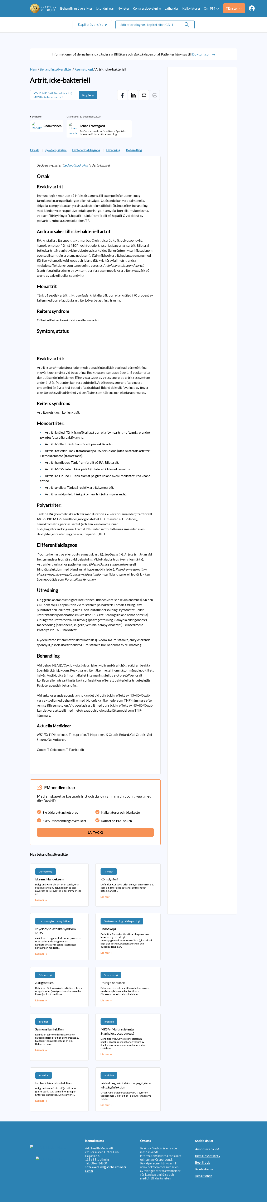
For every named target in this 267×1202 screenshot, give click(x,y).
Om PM (209, 8)
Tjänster (232, 8)
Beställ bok (202, 1162)
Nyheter (123, 8)
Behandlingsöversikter (76, 8)
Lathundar (172, 8)
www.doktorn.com (152, 1167)
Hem (33, 69)
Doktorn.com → (203, 54)
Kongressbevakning (147, 8)
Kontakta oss (204, 1169)
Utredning (113, 150)
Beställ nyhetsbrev (207, 1156)
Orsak (34, 150)
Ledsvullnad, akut (75, 165)
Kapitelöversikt (90, 24)
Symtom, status (56, 150)
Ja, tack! (95, 832)
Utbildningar (105, 8)
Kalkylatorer (191, 8)
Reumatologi (83, 69)
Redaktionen (203, 1176)
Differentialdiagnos (86, 150)
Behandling (134, 150)
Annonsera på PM (207, 1149)
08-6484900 (99, 1163)
